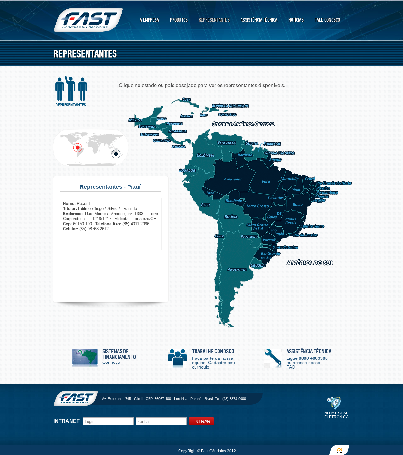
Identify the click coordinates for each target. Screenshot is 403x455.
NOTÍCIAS (296, 20)
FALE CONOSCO (327, 20)
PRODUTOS (179, 20)
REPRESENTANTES (214, 20)
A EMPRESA (149, 20)
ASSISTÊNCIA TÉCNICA (259, 20)
